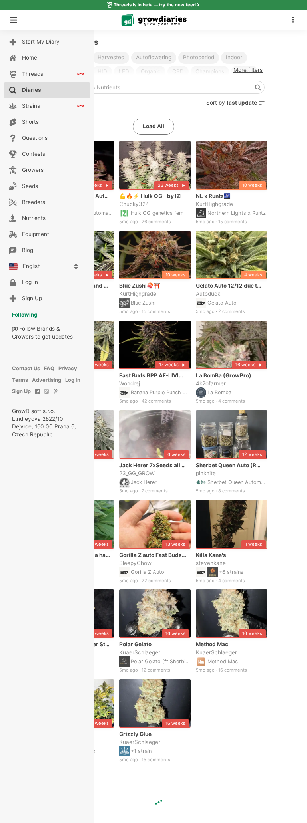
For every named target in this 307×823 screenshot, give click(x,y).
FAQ (49, 368)
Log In (72, 380)
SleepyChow (135, 562)
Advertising (46, 380)
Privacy (67, 368)
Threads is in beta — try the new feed (155, 5)
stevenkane (211, 562)
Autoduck (208, 293)
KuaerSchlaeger (139, 652)
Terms (20, 380)
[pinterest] (55, 395)
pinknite (206, 473)
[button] (295, 20)
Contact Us (26, 368)
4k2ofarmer (211, 383)
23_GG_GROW (137, 473)
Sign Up (21, 391)
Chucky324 (134, 204)
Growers (23, 336)
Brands (46, 328)
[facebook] (37, 395)
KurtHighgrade (214, 204)
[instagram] (46, 395)
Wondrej (129, 383)
